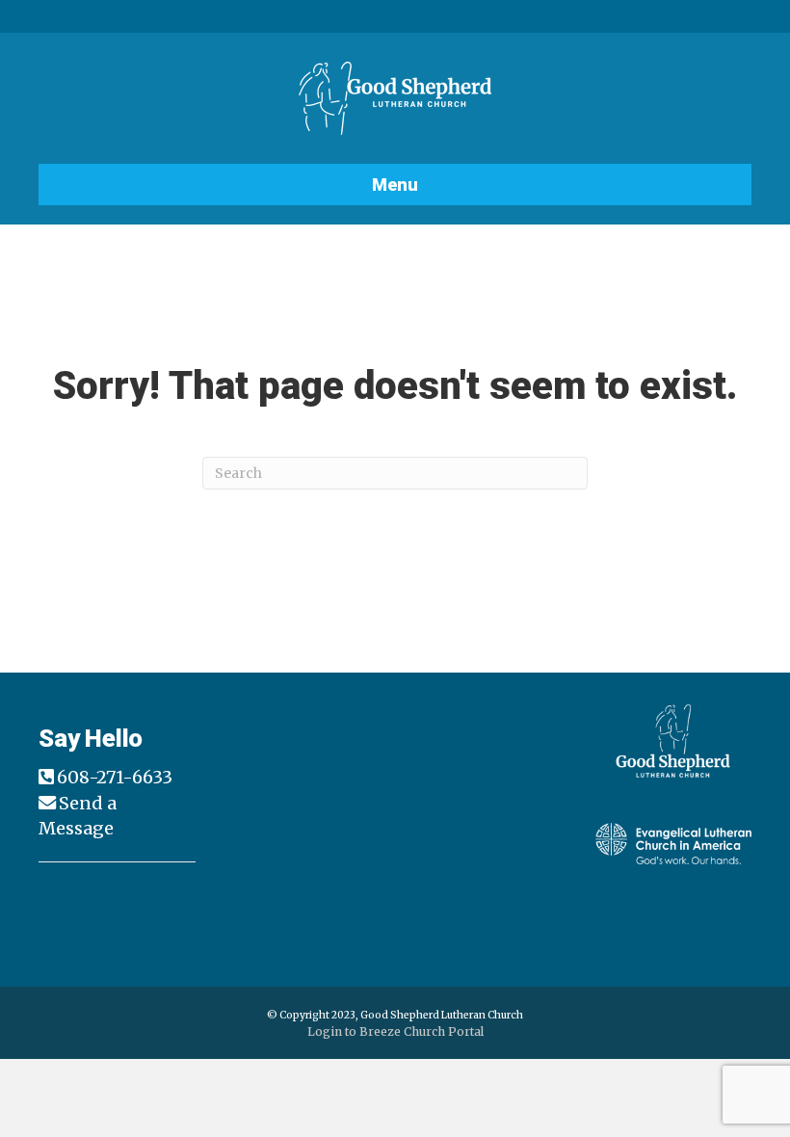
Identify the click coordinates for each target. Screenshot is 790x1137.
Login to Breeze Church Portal (395, 1031)
